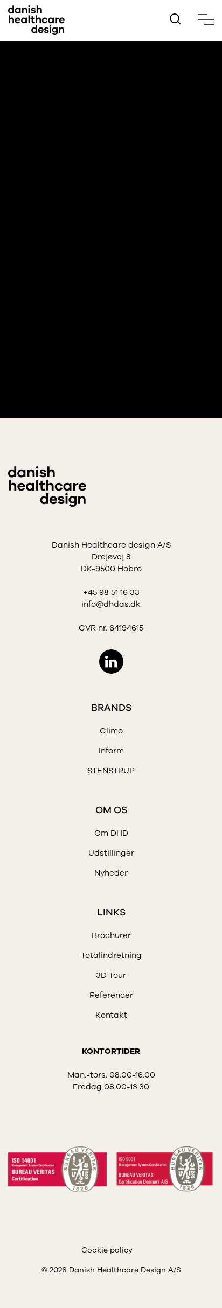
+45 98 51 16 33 (111, 592)
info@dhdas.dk (111, 604)
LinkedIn (111, 661)
